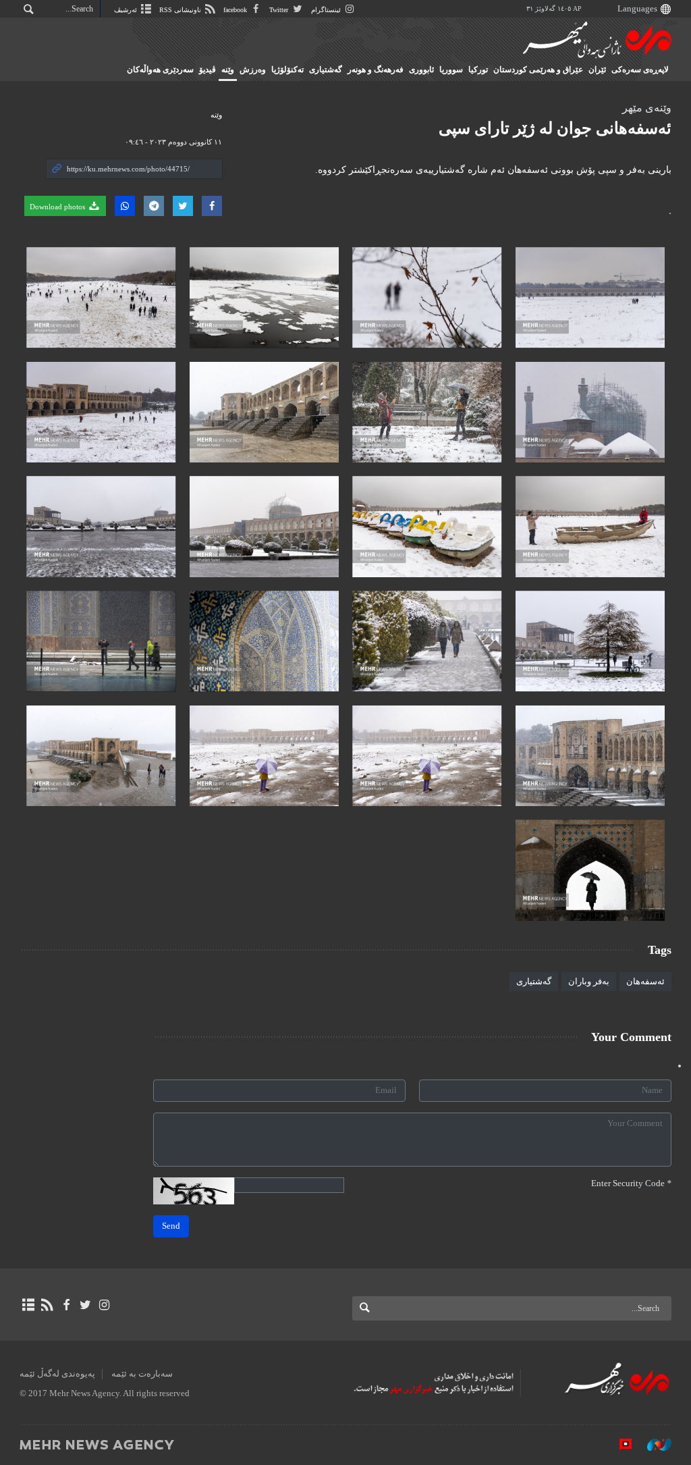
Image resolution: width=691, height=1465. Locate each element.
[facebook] (65, 1305)
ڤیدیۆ (207, 69)
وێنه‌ (227, 69)
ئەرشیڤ (126, 10)
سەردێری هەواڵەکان (160, 69)
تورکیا (478, 69)
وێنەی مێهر (646, 107)
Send (171, 1226)
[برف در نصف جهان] (590, 297)
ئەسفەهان (645, 981)
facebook (236, 10)
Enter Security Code (631, 1183)
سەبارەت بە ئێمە (142, 1374)
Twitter (279, 10)
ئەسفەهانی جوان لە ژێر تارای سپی (555, 128)
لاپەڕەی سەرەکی (640, 69)
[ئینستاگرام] (104, 1305)
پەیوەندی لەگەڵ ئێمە (57, 1374)
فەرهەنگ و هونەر (376, 69)
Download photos (58, 207)
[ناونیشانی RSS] (46, 1305)
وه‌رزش (253, 69)
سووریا (451, 69)
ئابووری (421, 69)
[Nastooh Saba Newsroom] (652, 1444)
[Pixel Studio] (619, 1444)
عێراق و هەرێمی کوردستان (538, 69)
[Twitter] (85, 1305)
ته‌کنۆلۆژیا (287, 69)
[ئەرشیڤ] (28, 1305)
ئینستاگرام (327, 10)
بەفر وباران (588, 981)
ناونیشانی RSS (181, 10)
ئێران (597, 69)
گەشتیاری (325, 69)
